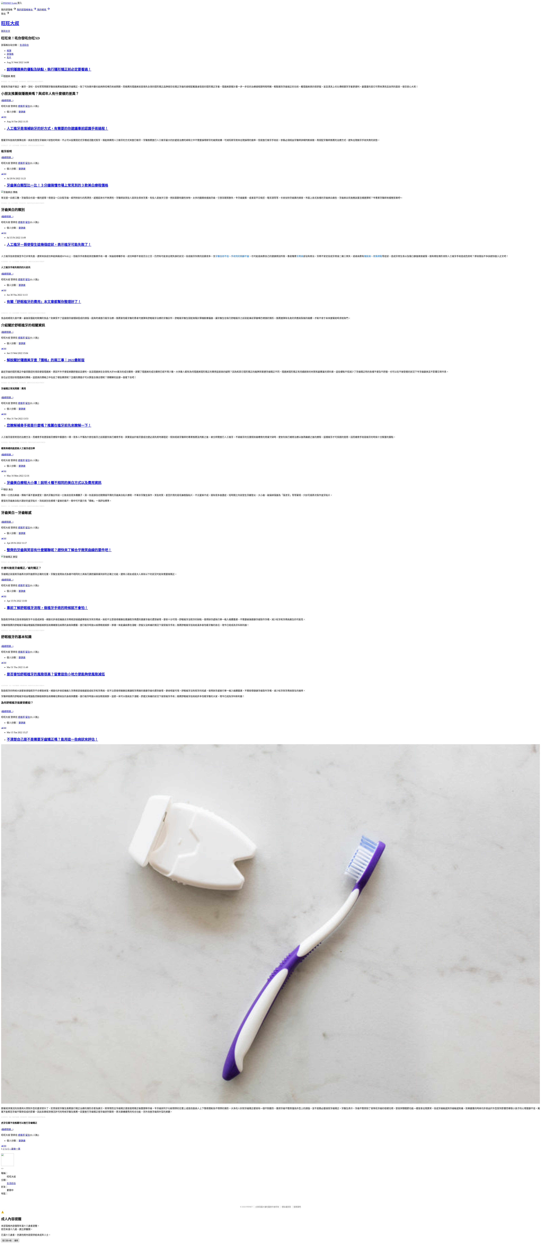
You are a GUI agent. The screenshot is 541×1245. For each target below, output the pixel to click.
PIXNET (249, 1207)
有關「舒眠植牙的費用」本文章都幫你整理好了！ (44, 302)
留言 (27, 106)
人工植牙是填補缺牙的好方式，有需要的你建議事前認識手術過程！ (57, 128)
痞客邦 (21, 106)
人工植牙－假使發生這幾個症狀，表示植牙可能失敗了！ (49, 244)
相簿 (9, 51)
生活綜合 (24, 45)
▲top (3, 117)
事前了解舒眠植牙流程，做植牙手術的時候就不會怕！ (47, 608)
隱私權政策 (286, 1207)
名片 (9, 57)
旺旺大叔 (10, 23)
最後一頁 (15, 1149)
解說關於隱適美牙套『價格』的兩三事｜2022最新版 (46, 360)
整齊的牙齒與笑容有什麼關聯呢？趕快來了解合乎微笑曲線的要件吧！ (59, 550)
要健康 (22, 112)
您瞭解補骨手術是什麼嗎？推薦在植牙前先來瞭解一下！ (49, 425)
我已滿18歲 (7, 1240)
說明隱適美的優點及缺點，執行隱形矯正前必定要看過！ (49, 69)
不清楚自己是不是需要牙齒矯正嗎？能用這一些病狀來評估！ (52, 739)
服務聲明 (297, 1207)
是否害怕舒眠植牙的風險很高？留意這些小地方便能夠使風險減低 (56, 674)
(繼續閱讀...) (7, 100)
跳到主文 (5, 31)
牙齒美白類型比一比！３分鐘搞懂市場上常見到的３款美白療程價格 (57, 185)
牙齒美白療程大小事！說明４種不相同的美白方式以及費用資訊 (54, 483)
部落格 (10, 54)
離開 (16, 1240)
